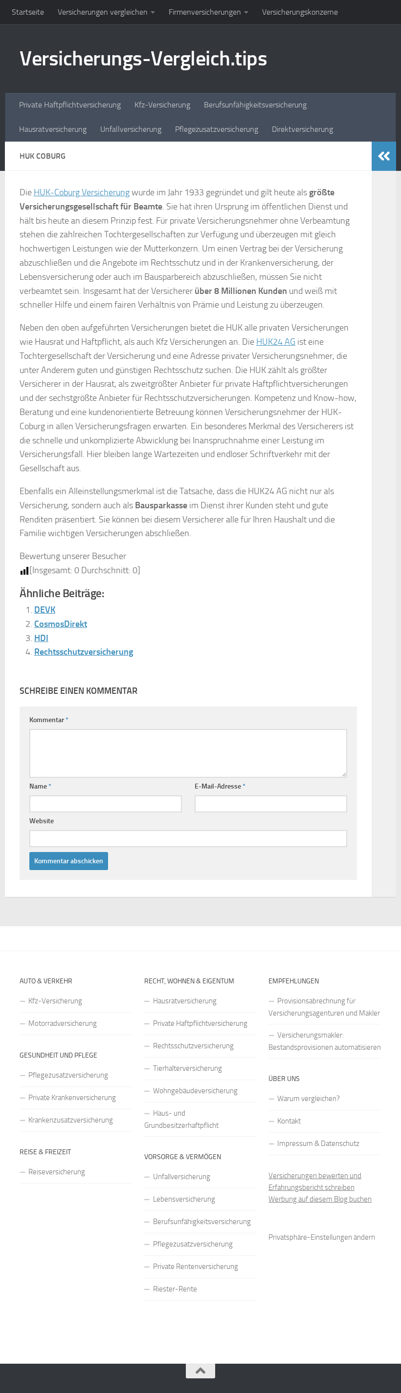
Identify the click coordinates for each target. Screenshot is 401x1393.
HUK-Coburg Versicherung (82, 192)
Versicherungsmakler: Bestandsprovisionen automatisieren (324, 1041)
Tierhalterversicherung (187, 1068)
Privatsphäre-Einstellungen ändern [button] (321, 1237)
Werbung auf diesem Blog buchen (320, 1199)
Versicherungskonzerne (300, 12)
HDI (41, 638)
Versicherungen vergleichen (103, 12)
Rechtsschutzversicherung (83, 651)
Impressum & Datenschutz (318, 1143)
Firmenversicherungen (205, 12)
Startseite (28, 12)
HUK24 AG (275, 341)
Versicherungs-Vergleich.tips (143, 58)
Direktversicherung (302, 129)
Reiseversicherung (56, 1171)
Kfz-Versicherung (162, 104)
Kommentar (48, 720)
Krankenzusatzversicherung (70, 1120)
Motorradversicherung (62, 1023)
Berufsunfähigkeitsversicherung (255, 104)
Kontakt (289, 1121)
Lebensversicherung (184, 1199)
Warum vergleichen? (308, 1098)
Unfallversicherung (130, 129)
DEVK (44, 609)
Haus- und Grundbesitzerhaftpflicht (181, 1119)
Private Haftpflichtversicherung (70, 104)
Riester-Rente (175, 1289)
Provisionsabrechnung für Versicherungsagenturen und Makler (324, 1007)
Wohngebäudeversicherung (195, 1090)
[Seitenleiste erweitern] (384, 156)
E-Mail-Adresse (220, 786)
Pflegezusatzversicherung (216, 129)
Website (41, 821)
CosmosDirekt (60, 624)
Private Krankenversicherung (72, 1097)
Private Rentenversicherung (195, 1266)
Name (40, 786)
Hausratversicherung (53, 129)
